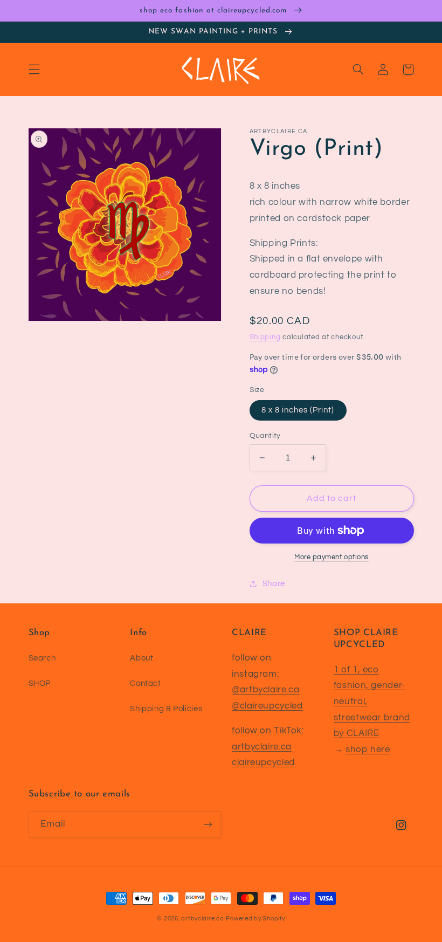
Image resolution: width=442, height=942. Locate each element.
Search (42, 658)
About (141, 658)
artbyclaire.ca (262, 747)
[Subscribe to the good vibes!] (208, 824)
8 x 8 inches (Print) (298, 410)
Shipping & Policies (166, 709)
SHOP (40, 683)
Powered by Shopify (255, 919)
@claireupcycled (267, 706)
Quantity (265, 435)
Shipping (265, 337)
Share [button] (274, 584)
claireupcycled (263, 762)
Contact (145, 683)
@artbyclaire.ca (265, 690)
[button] (34, 69)
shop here (368, 749)
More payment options (331, 557)
